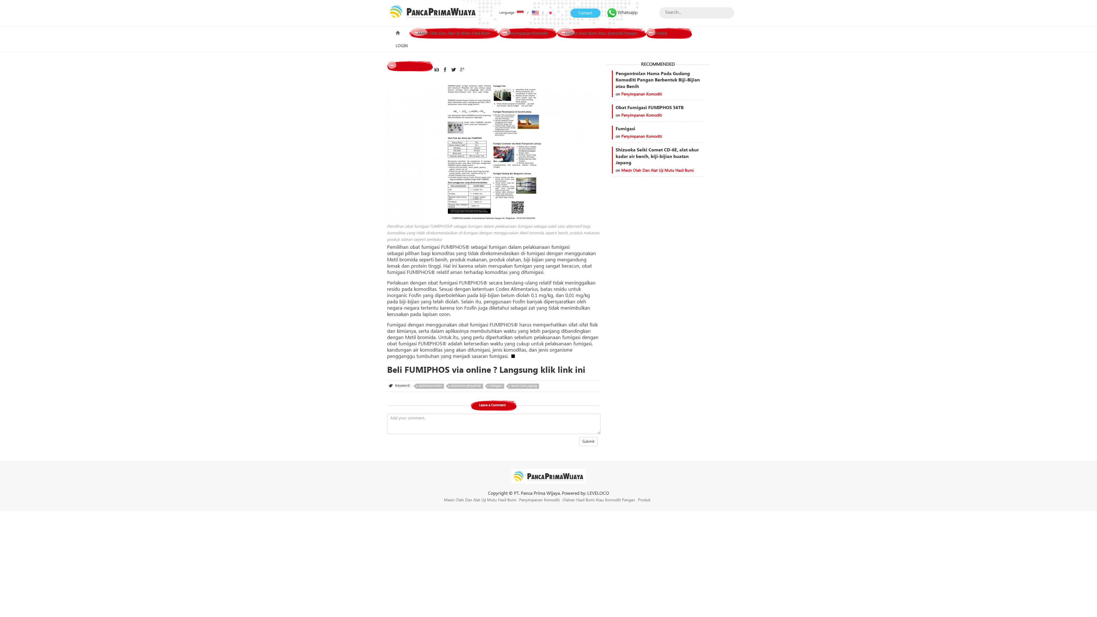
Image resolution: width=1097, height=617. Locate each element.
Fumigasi (625, 129)
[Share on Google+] (462, 70)
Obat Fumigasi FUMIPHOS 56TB (650, 107)
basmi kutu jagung (524, 386)
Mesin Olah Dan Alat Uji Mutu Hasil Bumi (454, 33)
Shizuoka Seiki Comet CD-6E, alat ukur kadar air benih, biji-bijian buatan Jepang (657, 156)
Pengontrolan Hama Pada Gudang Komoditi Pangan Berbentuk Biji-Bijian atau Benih (658, 80)
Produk (661, 33)
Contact (585, 13)
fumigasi (496, 386)
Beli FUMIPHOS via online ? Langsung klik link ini (486, 370)
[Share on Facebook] (445, 70)
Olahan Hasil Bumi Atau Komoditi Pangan (601, 33)
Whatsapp (628, 12)
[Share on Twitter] (453, 70)
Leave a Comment (492, 405)
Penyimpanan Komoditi (527, 33)
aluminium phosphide (466, 386)
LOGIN (402, 46)
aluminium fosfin (430, 386)
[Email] (436, 70)
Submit (588, 441)
